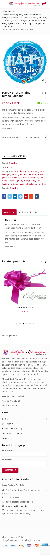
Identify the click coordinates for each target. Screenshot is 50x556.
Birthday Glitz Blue (20, 174)
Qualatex (13, 163)
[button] (45, 82)
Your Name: (8, 450)
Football (33, 174)
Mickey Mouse (20, 177)
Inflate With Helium (11, 137)
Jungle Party (7, 177)
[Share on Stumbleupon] (31, 196)
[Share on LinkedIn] (15, 196)
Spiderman (7, 184)
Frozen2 (41, 174)
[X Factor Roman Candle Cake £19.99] (42, 93)
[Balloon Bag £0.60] (46, 93)
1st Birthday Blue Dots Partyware (29, 171)
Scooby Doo (35, 180)
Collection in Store (10, 423)
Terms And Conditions (12, 433)
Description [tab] (9, 212)
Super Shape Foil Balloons (24, 184)
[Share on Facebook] (4, 196)
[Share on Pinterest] (26, 196)
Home (5, 418)
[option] (25, 62)
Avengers (6, 174)
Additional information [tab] (29, 212)
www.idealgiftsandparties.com (19, 506)
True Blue (41, 184)
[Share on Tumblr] (37, 196)
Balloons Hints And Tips (12, 428)
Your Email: (7, 459)
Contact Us (7, 438)
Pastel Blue (33, 177)
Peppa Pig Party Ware (18, 180)
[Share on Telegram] (20, 196)
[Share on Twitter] (10, 196)
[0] (43, 4)
